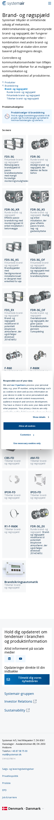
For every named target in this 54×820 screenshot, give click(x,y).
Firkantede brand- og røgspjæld (23, 95)
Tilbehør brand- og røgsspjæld (23, 98)
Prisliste (6, 783)
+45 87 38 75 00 (19, 751)
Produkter (10, 82)
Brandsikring (11, 86)
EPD (4, 790)
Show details (39, 417)
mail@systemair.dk (11, 754)
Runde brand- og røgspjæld (21, 92)
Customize (25, 435)
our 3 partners (18, 385)
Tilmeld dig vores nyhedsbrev (29, 679)
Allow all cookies (27, 426)
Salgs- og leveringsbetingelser (18, 768)
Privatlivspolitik (10, 776)
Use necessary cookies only (27, 443)
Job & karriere (9, 797)
